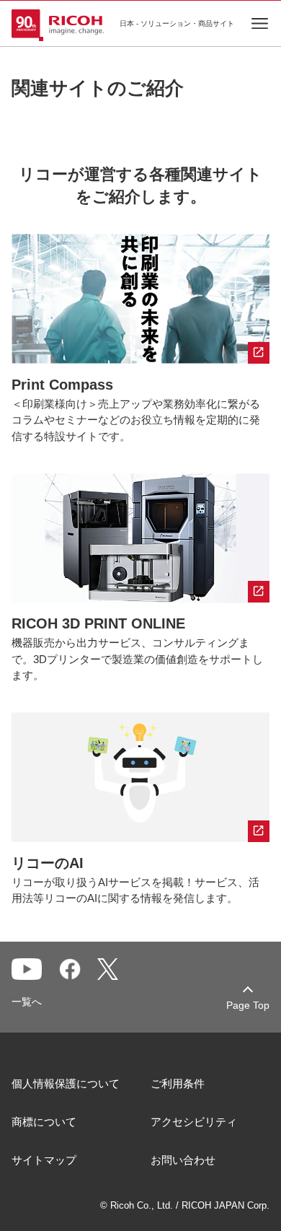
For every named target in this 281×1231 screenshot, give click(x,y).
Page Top (247, 1005)
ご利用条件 (178, 1083)
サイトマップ (44, 1160)
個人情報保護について (66, 1083)
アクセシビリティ (194, 1122)
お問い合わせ (183, 1160)
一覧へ (27, 1001)
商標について (44, 1122)
